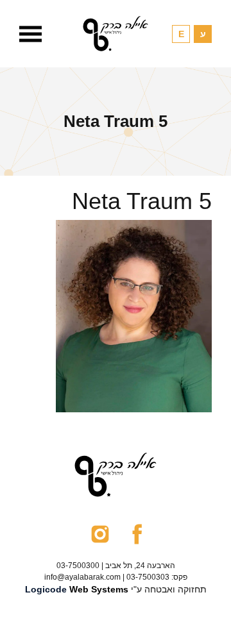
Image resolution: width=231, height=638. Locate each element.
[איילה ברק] (115, 33)
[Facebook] (137, 533)
